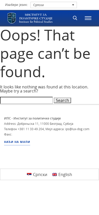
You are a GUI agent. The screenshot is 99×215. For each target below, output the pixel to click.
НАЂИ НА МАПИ (17, 142)
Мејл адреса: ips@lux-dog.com (67, 129)
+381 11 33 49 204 (31, 129)
